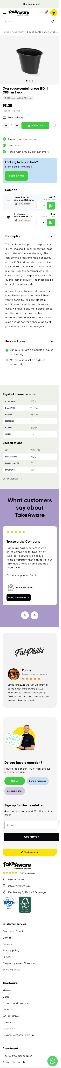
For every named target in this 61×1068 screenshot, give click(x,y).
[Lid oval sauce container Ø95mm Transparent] (8, 200)
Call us (14, 781)
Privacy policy (11, 950)
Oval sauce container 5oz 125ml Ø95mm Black (24, 215)
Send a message (37, 781)
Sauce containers (37, 32)
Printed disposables (15, 1062)
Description (13, 236)
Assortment (18, 32)
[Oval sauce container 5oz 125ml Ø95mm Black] (8, 217)
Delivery (7, 944)
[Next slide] (34, 615)
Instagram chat (14, 791)
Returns (7, 956)
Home (6, 32)
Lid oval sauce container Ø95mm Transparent (23, 198)
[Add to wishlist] (54, 125)
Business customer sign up (18, 1035)
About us (8, 1009)
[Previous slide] (25, 615)
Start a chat (16, 175)
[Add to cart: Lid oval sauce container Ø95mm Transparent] (51, 206)
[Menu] (4, 12)
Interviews (9, 1022)
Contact (8, 937)
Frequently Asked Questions (19, 963)
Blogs (6, 996)
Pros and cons (15, 341)
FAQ (29, 768)
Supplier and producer (16, 1003)
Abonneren (31, 837)
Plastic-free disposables (17, 1055)
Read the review (17, 597)
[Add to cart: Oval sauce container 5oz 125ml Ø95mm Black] (51, 222)
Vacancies (9, 1028)
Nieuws (7, 990)
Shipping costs (11, 969)
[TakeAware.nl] (22, 13)
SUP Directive (11, 1016)
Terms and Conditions (16, 931)
